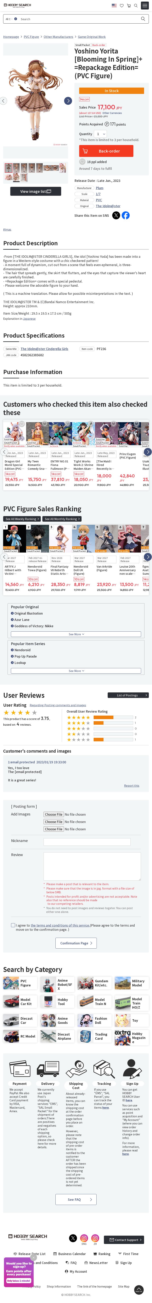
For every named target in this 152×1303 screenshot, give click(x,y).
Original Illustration (28, 613)
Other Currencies (112, 113)
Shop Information (59, 1286)
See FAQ (74, 1199)
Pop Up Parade (25, 656)
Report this (131, 786)
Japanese (29, 319)
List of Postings (127, 695)
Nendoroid (22, 649)
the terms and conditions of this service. (60, 925)
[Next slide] (68, 101)
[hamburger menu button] (145, 6)
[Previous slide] (4, 452)
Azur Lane (21, 619)
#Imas (7, 229)
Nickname (19, 840)
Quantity (85, 134)
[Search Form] (136, 6)
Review (17, 854)
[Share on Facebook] (126, 215)
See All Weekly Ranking (21, 519)
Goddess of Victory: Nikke (33, 625)
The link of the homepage (94, 1286)
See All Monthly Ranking (61, 519)
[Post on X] (116, 215)
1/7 (98, 193)
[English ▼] (114, 5)
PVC (99, 200)
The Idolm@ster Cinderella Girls (44, 348)
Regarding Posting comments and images (58, 705)
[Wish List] (122, 5)
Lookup (20, 662)
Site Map (123, 1286)
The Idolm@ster (108, 205)
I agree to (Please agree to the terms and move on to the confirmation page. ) (75, 927)
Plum (99, 187)
